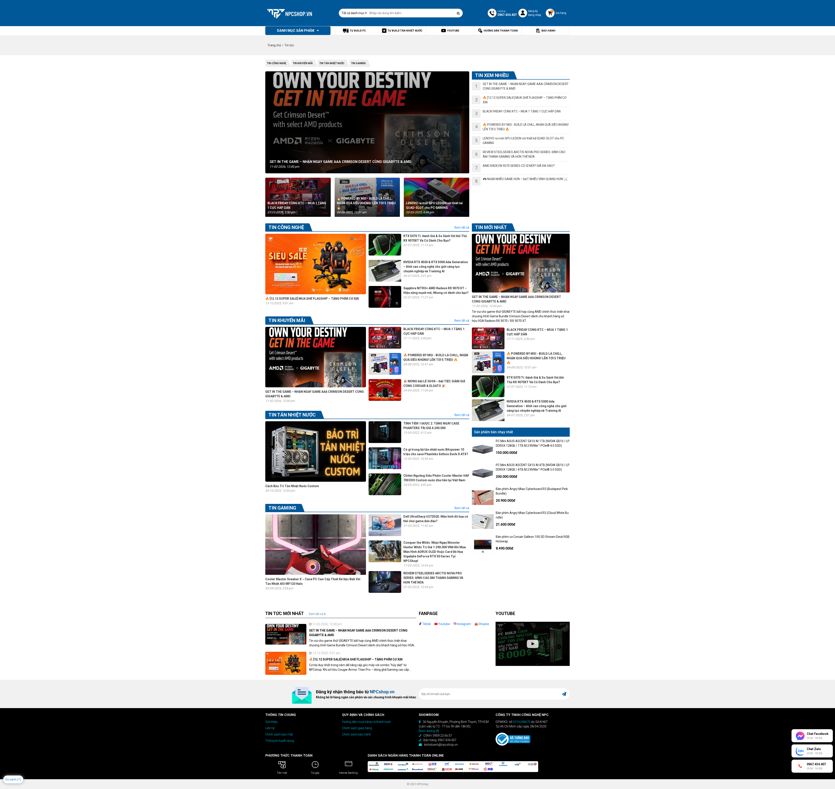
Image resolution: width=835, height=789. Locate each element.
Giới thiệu (271, 722)
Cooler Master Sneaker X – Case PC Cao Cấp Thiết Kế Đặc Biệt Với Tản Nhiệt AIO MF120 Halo (312, 581)
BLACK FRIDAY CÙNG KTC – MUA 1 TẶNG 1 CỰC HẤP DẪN (296, 205)
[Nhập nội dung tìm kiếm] (458, 13)
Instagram (463, 624)
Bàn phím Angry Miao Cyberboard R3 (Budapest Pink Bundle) (532, 491)
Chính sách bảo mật (279, 734)
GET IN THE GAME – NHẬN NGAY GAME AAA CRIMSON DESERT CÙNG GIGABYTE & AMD (340, 162)
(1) (19, 779)
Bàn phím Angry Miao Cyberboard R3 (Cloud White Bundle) (532, 515)
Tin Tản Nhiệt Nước (331, 63)
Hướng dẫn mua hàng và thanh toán (366, 722)
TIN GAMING (358, 63)
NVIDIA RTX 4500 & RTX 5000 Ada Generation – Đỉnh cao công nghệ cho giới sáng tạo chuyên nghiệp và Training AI (435, 266)
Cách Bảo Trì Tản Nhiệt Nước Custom (292, 486)
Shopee (483, 624)
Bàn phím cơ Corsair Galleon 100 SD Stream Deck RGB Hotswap (532, 539)
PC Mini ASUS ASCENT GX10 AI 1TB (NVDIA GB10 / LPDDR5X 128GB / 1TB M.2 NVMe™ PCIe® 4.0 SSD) (532, 443)
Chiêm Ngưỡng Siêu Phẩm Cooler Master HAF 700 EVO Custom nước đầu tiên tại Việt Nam (436, 478)
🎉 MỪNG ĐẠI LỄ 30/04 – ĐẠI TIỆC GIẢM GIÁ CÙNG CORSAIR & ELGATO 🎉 (434, 383)
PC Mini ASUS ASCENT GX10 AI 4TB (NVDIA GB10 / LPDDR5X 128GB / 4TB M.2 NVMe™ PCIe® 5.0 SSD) (532, 467)
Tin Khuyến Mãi (303, 63)
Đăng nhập (534, 15)
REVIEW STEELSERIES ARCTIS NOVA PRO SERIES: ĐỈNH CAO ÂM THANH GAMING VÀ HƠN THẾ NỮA (433, 578)
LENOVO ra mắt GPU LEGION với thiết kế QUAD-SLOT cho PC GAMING (434, 205)
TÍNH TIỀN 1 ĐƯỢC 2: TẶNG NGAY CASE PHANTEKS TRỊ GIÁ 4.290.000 (431, 426)
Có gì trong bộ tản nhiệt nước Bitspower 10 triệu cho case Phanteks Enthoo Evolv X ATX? (435, 452)
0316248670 (521, 722)
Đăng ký (533, 11)
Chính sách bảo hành (356, 734)
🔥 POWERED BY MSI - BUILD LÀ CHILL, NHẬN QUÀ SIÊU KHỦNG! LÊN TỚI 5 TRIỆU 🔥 (366, 203)
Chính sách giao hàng (357, 728)
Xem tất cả (461, 227)
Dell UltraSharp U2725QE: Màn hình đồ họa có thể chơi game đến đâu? (435, 519)
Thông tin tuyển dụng (279, 740)
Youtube (444, 624)
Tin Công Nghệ (276, 63)
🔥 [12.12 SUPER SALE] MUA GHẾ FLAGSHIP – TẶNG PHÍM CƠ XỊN (312, 298)
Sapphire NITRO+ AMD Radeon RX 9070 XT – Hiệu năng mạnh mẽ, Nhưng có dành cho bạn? (436, 290)
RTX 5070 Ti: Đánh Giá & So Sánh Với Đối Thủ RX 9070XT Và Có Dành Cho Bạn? (435, 238)
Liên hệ (270, 728)
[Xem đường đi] (429, 731)
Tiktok (426, 624)
